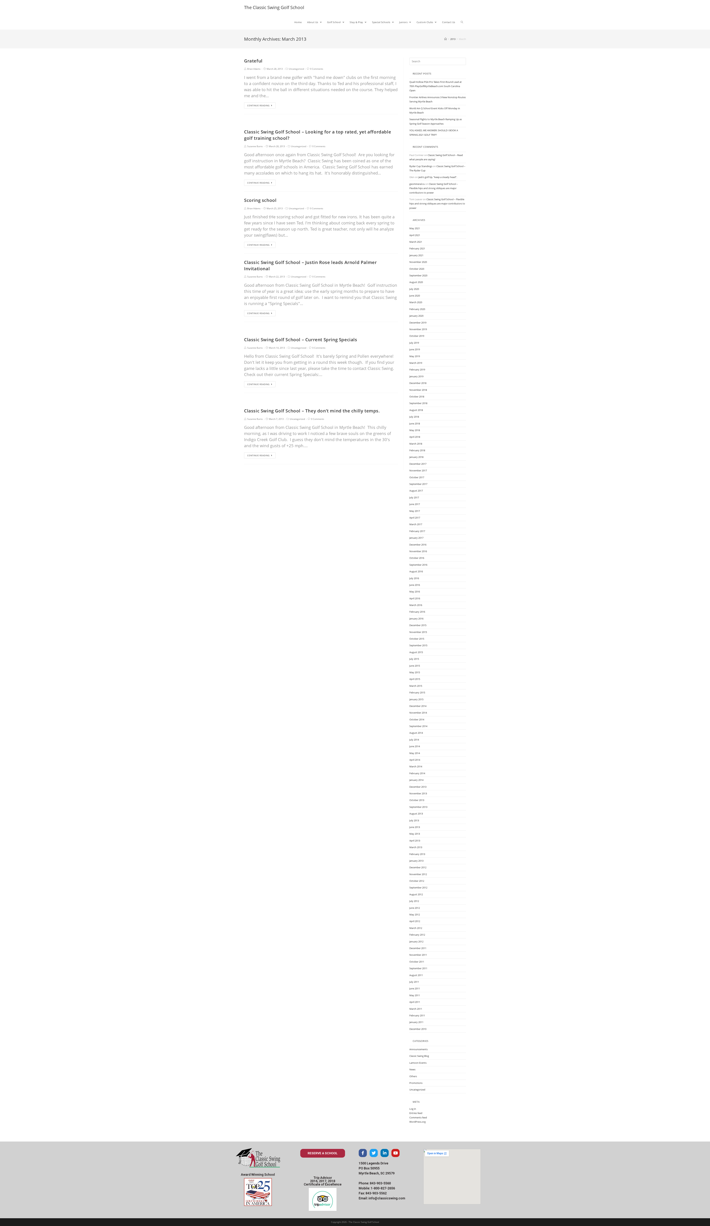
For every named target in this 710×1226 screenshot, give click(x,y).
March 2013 (415, 847)
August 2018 (416, 410)
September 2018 (418, 403)
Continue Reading (258, 105)
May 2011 (414, 995)
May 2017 (414, 511)
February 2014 (417, 773)
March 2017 (415, 524)
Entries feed (415, 1113)
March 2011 (415, 1008)
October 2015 (416, 638)
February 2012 (417, 934)
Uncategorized (296, 68)
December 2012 (417, 867)
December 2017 (417, 463)
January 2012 (416, 941)
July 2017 (414, 497)
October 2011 (416, 961)
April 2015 (414, 679)
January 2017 (416, 537)
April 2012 (414, 921)
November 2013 (418, 793)
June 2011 (414, 988)
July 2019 (414, 342)
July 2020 (414, 289)
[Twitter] (374, 1153)
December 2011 (417, 948)
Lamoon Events (418, 1062)
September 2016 (418, 564)
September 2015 (418, 645)
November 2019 (418, 329)
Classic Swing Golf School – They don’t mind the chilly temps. (312, 411)
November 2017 (418, 470)
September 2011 (418, 968)
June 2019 (414, 349)
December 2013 (417, 786)
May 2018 (414, 430)
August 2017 (416, 490)
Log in (412, 1108)
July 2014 (414, 739)
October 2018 (416, 396)
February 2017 (417, 531)
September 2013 (418, 807)
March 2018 (415, 443)
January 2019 (416, 376)
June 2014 (414, 746)
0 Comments (316, 68)
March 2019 (415, 363)
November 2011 (418, 954)
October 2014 (416, 719)
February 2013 (417, 854)
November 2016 (418, 551)
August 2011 (416, 975)
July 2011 (414, 981)
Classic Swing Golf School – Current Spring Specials (300, 339)
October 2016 (416, 558)
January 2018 (416, 457)
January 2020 (416, 315)
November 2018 (418, 390)
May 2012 (414, 914)
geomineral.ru (417, 184)
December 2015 (417, 625)
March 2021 (415, 241)
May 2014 (414, 753)
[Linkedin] (385, 1153)
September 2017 (418, 484)
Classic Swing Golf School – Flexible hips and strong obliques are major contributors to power (433, 188)
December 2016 (417, 544)
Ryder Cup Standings (420, 166)
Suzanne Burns (255, 146)
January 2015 (416, 699)
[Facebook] (363, 1153)
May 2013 (414, 833)
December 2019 (417, 322)
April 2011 (414, 1002)
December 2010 (417, 1029)
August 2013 (416, 813)
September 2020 (418, 275)
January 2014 (416, 780)
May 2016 (414, 591)
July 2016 (414, 578)
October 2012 (416, 881)
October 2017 (416, 477)
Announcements (418, 1049)
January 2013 (416, 860)
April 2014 (414, 759)
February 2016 (417, 611)
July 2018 (414, 416)
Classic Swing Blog (419, 1056)
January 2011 (416, 1022)
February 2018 (417, 450)
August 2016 (416, 571)
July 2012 (414, 901)
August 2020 (416, 282)
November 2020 (418, 262)
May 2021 (414, 228)
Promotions (415, 1083)
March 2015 (415, 685)
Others (413, 1076)
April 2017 (414, 517)
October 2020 (416, 268)
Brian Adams (254, 68)
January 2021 (416, 255)
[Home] (445, 39)
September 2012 (418, 887)
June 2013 (414, 827)
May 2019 (414, 356)
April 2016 (414, 598)
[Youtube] (395, 1153)
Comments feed (418, 1117)
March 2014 (415, 766)
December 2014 (417, 706)
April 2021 (414, 235)
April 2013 (414, 840)
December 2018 (417, 383)
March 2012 (415, 928)
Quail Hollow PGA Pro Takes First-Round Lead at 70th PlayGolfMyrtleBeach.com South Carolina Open (435, 86)
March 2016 (415, 605)
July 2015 (414, 659)
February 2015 (417, 692)
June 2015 (414, 665)
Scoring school (260, 200)
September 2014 (418, 726)
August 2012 (416, 894)
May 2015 (414, 672)
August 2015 (416, 652)
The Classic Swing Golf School (274, 7)
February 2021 (417, 248)
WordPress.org (417, 1121)
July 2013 (414, 820)
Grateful (253, 61)
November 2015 (418, 632)
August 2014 (416, 732)
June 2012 (414, 908)
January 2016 (416, 618)
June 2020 (414, 295)
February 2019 (417, 369)
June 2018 (414, 423)
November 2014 (418, 712)
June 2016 (414, 585)
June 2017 (414, 504)
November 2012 (418, 874)
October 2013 (416, 800)
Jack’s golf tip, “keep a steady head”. (437, 177)
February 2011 (417, 1015)
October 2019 (416, 336)
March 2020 (415, 302)
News (412, 1069)
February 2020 (417, 309)
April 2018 (414, 436)
